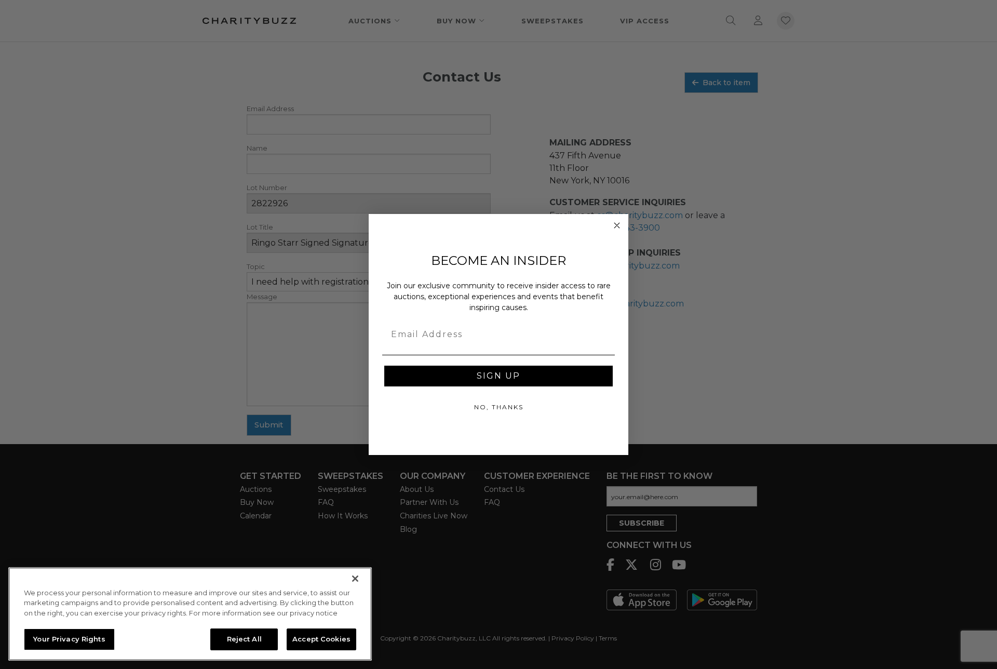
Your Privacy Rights (69, 639)
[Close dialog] (617, 225)
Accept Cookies (321, 639)
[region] (190, 614)
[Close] (355, 578)
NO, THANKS (498, 407)
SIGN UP (498, 376)
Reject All (244, 639)
